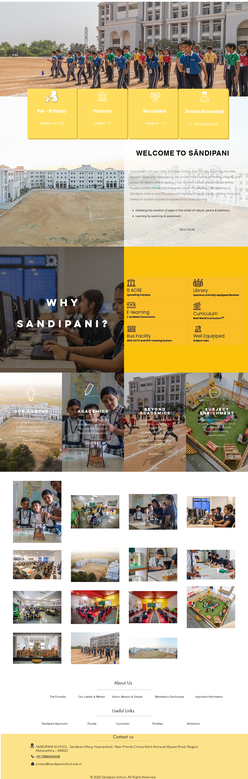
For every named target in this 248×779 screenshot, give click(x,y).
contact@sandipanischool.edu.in (58, 764)
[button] (238, 7)
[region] (52, 113)
